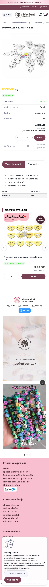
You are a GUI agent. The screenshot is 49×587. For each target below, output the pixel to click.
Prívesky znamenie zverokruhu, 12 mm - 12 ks (23, 258)
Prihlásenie (26, 7)
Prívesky (38, 22)
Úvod (4, 22)
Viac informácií (13, 164)
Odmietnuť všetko (16, 573)
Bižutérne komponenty (20, 22)
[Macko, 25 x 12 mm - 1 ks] (24, 55)
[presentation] (4, 248)
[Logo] (25, 15)
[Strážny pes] (36, 146)
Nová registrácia (41, 7)
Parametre (33, 164)
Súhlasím (12, 579)
